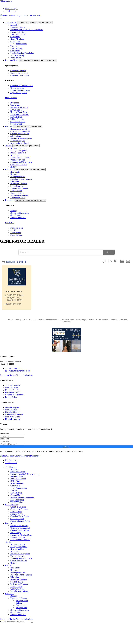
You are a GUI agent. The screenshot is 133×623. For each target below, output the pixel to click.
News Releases (29, 320)
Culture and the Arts (18, 164)
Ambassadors (21, 44)
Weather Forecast (17, 160)
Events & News (11, 504)
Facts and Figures (17, 141)
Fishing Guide (21, 607)
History (13, 167)
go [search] (110, 252)
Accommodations (17, 148)
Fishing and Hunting (18, 598)
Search (3, 621)
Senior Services (16, 186)
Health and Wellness (18, 184)
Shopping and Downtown (21, 162)
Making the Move (17, 176)
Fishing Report (22, 600)
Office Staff (15, 37)
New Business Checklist (20, 143)
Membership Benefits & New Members (26, 30)
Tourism (8, 542)
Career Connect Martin (19, 134)
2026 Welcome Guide (19, 195)
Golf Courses (15, 612)
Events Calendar (44, 320)
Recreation (9, 593)
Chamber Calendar (18, 507)
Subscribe (66, 447)
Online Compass (17, 518)
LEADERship (16, 48)
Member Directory (18, 32)
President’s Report (17, 27)
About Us (14, 25)
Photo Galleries (11, 98)
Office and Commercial (20, 131)
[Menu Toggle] (1, 18)
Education (14, 181)
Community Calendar (19, 509)
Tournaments (21, 605)
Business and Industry (19, 129)
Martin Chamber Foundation (22, 53)
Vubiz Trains (15, 58)
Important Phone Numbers (21, 179)
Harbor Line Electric (13, 291)
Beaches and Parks (18, 153)
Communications (17, 193)
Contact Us (15, 51)
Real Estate (15, 172)
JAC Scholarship (17, 55)
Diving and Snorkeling (19, 610)
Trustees (13, 46)
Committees (15, 41)
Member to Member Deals (21, 138)
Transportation (16, 191)
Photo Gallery (16, 511)
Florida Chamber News (20, 521)
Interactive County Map (20, 157)
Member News (16, 514)
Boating (13, 596)
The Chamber (10, 467)
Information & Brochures (108, 320)
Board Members (17, 39)
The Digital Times (17, 198)
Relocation (9, 565)
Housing (13, 174)
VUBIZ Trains (16, 502)
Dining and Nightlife (18, 150)
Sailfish (19, 603)
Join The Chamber (18, 34)
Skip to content (6, 1)
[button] (3, 261)
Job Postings (15, 136)
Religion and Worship (19, 188)
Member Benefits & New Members (24, 474)
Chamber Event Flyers (19, 516)
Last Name (4, 439)
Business (8, 523)
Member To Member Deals (63, 320)
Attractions (14, 155)
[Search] (32, 622)
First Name (4, 434)
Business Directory (13, 320)
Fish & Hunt (9, 223)
